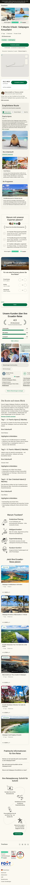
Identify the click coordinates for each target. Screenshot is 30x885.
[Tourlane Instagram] (22, 844)
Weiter (15, 304)
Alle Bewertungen (7, 368)
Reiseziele (4, 51)
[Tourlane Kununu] (28, 844)
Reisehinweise (4, 879)
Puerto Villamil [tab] (16, 112)
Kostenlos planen (15, 45)
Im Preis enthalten (7, 87)
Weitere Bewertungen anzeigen (15, 391)
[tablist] (15, 112)
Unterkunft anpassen (7, 154)
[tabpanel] (15, 160)
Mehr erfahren (15, 341)
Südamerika (10, 51)
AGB (2, 877)
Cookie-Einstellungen (6, 881)
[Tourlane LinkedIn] (25, 844)
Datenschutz (4, 874)
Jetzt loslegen (18, 833)
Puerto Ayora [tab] (7, 112)
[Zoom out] (26, 63)
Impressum (3, 872)
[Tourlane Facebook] (20, 844)
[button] (4, 5)
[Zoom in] (26, 60)
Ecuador (15, 51)
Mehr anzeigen (5, 100)
